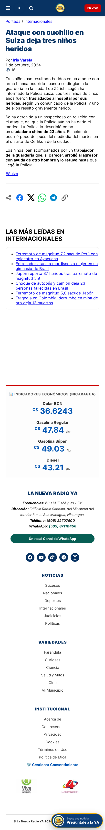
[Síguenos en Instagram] (75, 557)
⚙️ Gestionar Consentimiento (52, 764)
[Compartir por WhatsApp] (42, 198)
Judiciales (52, 615)
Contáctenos (52, 726)
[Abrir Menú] (8, 8)
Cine (53, 682)
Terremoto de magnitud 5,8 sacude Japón (55, 293)
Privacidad (52, 734)
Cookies (52, 742)
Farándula (52, 652)
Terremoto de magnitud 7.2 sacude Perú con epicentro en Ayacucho (57, 256)
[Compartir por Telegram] (53, 198)
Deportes (52, 600)
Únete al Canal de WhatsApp (52, 539)
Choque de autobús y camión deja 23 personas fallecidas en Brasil (50, 286)
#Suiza (12, 173)
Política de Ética (52, 757)
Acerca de (52, 719)
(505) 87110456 (62, 526)
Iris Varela (22, 60)
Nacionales (52, 593)
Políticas (52, 623)
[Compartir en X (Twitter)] (31, 198)
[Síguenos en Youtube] (41, 557)
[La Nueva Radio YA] (60, 8)
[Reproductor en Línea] (19, 8)
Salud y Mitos (52, 675)
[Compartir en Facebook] (20, 198)
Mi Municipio (52, 690)
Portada (13, 21)
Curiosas (52, 660)
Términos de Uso (52, 749)
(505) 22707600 (61, 520)
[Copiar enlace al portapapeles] (65, 198)
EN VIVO (92, 8)
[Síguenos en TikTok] (52, 557)
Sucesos (52, 585)
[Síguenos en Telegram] (63, 557)
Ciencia (52, 667)
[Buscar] (31, 8)
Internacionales (38, 21)
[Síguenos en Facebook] (30, 557)
